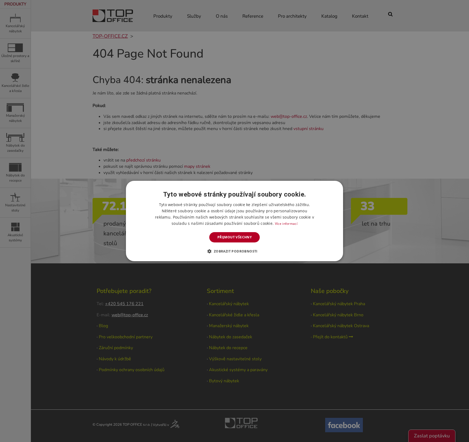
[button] (234, 251)
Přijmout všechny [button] (234, 237)
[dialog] (234, 221)
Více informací (286, 223)
